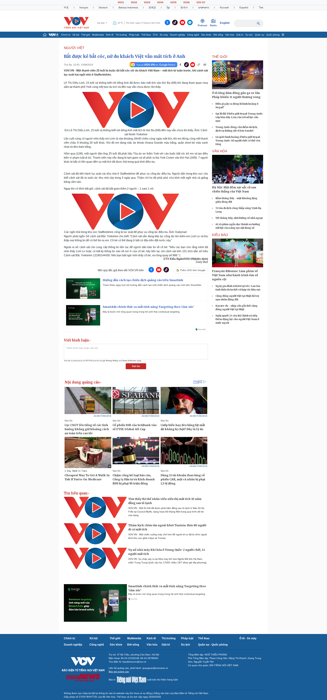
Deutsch (103, 7)
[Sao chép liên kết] (198, 64)
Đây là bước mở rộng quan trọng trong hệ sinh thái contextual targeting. (141, 311)
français (84, 7)
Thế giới (85, 34)
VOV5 (173, 2)
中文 (66, 7)
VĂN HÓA (219, 151)
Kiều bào (220, 235)
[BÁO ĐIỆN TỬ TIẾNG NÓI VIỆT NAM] (76, 22)
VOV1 (121, 2)
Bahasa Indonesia (128, 7)
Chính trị (65, 34)
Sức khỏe (206, 34)
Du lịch (249, 34)
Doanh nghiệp (177, 34)
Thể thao (146, 34)
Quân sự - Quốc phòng (267, 34)
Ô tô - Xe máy (160, 34)
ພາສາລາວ (203, 7)
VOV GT (200, 2)
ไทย (261, 7)
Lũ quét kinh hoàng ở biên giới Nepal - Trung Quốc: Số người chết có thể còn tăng (238, 140)
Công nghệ (193, 34)
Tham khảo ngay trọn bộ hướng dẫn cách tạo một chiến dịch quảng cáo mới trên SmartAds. (152, 285)
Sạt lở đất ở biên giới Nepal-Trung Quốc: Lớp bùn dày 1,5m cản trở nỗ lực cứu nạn (239, 117)
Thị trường (121, 34)
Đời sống (218, 34)
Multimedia (98, 34)
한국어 (184, 7)
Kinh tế (109, 34)
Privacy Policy (112, 361)
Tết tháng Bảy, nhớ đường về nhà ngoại (239, 217)
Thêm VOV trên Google (192, 270)
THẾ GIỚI (219, 57)
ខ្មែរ (168, 7)
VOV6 (186, 2)
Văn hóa (229, 34)
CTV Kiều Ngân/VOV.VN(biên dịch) (186, 258)
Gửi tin (136, 366)
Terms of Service (129, 361)
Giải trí (239, 34)
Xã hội (75, 34)
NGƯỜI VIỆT (74, 48)
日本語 (152, 7)
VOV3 (147, 2)
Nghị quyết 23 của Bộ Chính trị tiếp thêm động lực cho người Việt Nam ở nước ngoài (237, 319)
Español (243, 7)
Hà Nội (101, 23)
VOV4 (160, 2)
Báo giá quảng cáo (119, 671)
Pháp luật (134, 34)
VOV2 (134, 2)
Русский (224, 7)
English (225, 22)
